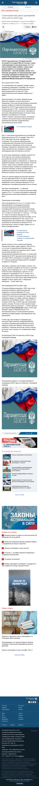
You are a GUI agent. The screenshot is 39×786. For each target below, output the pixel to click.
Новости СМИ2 (19, 494)
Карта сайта (34, 730)
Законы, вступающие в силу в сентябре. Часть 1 (17, 650)
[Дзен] (34, 26)
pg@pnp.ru (21, 756)
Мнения (4, 717)
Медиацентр (5, 719)
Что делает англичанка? (12, 559)
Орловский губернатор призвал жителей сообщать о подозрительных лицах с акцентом (19, 543)
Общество (4, 707)
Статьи (10, 7)
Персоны (21, 715)
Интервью (21, 719)
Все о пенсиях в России (10, 11)
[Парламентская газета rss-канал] (29, 702)
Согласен (19, 783)
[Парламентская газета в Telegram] (33, 702)
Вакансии (20, 725)
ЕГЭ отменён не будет (24, 127)
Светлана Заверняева (9, 31)
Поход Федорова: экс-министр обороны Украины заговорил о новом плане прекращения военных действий (17, 644)
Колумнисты (5, 721)
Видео (3, 713)
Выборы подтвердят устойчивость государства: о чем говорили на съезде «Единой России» (19, 565)
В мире (20, 707)
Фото (3, 715)
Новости (28, 7)
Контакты (4, 725)
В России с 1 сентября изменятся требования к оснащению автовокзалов (18, 554)
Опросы (20, 713)
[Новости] (27, 26)
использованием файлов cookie (19, 781)
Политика (4, 705)
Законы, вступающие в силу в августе (16, 548)
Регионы (21, 717)
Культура (20, 709)
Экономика (21, 705)
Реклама (12, 725)
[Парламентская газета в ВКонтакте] (31, 702)
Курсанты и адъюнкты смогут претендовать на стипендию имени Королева (17, 637)
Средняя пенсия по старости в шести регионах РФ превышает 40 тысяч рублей (19, 536)
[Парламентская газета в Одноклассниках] (35, 702)
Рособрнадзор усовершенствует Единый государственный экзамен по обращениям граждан (25, 235)
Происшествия (5, 709)
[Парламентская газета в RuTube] (37, 702)
